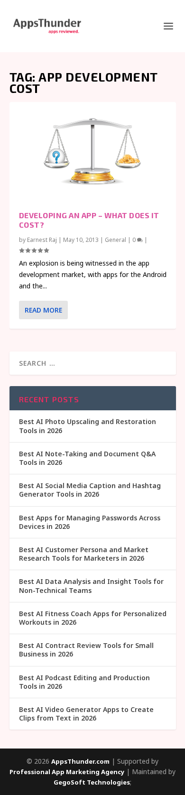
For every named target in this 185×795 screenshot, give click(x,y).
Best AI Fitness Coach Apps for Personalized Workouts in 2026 (92, 618)
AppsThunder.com (80, 761)
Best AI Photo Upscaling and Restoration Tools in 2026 (87, 425)
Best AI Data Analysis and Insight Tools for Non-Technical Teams (91, 585)
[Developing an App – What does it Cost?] (92, 151)
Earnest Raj (42, 240)
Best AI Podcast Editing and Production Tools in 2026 (84, 682)
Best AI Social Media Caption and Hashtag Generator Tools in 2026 (90, 490)
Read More (43, 309)
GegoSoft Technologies (92, 782)
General (115, 240)
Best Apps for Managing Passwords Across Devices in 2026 (89, 522)
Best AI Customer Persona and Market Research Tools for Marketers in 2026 (83, 554)
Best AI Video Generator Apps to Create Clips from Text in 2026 (86, 713)
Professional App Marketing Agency (66, 771)
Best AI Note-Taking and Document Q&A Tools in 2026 (87, 458)
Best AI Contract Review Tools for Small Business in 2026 (86, 649)
